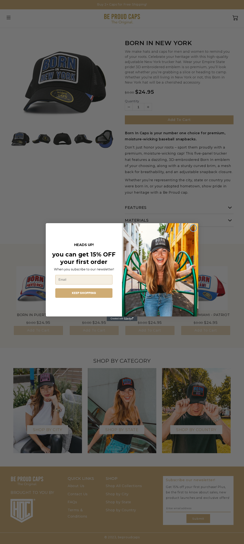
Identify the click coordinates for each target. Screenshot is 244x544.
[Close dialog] (193, 228)
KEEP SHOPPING (84, 293)
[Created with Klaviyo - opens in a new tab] (122, 318)
